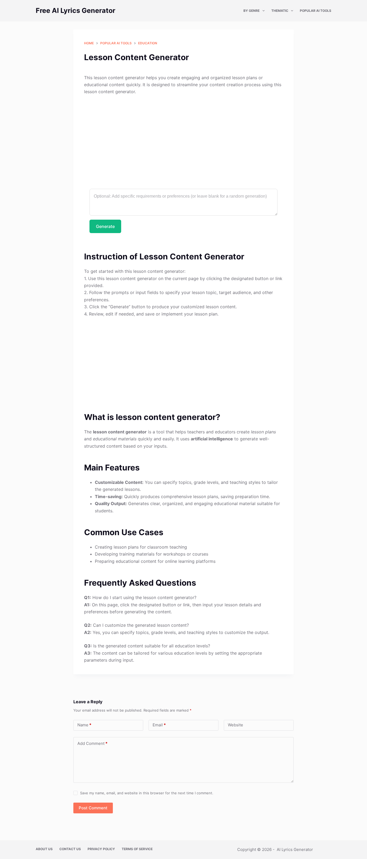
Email (159, 724)
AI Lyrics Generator (295, 849)
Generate (105, 226)
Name (84, 724)
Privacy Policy (101, 849)
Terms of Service (137, 849)
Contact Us (70, 849)
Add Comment (92, 743)
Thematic (279, 11)
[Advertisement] (183, 139)
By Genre (251, 11)
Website (235, 724)
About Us (44, 849)
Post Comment (93, 807)
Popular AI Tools (315, 11)
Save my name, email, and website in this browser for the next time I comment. (146, 793)
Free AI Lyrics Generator (75, 10)
